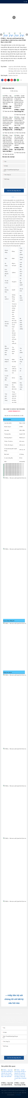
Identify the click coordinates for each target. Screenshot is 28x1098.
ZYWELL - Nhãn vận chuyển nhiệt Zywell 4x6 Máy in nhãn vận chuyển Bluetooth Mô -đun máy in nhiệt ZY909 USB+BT (19, 149)
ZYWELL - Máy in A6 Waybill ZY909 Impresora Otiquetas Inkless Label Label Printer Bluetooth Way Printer (8, 129)
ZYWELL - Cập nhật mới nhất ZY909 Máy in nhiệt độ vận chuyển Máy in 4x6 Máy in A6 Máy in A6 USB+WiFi (8, 107)
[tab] (13, 196)
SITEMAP (18, 1095)
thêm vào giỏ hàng (9, 111)
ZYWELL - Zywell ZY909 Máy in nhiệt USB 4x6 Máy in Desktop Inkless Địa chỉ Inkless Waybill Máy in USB (19, 129)
